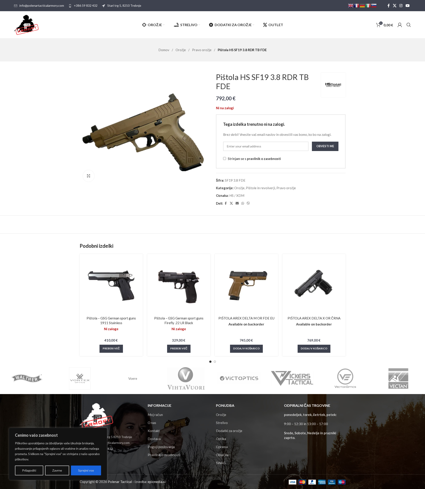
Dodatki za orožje (229, 431)
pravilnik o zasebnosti (264, 159)
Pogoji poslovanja (161, 447)
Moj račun (155, 415)
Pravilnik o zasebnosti (164, 455)
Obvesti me (325, 146)
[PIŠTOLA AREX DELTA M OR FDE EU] (246, 285)
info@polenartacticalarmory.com (41, 5)
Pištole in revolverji (260, 188)
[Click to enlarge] (88, 175)
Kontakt (154, 431)
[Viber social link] (248, 203)
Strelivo (222, 423)
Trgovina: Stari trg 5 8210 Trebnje (108, 437)
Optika (221, 439)
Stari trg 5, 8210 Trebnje (124, 5)
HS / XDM (236, 195)
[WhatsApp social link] (242, 203)
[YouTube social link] (407, 5)
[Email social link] (237, 203)
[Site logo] (26, 24)
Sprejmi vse (86, 470)
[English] (351, 5)
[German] (362, 5)
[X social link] (394, 5)
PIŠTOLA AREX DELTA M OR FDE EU (246, 318)
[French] (357, 5)
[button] (246, 349)
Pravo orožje (202, 50)
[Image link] (96, 416)
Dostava (154, 439)
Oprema (222, 447)
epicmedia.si (157, 482)
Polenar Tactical (120, 482)
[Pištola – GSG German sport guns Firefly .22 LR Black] (179, 285)
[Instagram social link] (401, 5)
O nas (152, 423)
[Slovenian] (374, 5)
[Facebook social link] (388, 5)
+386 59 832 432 (85, 5)
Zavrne (57, 470)
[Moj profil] (399, 24)
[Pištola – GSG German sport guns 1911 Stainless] (111, 285)
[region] (58, 454)
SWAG (221, 463)
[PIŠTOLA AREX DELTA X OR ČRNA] (314, 285)
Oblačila (222, 455)
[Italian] (368, 5)
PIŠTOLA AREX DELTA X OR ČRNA (314, 318)
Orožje (181, 50)
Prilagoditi (29, 470)
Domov (164, 50)
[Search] (408, 24)
